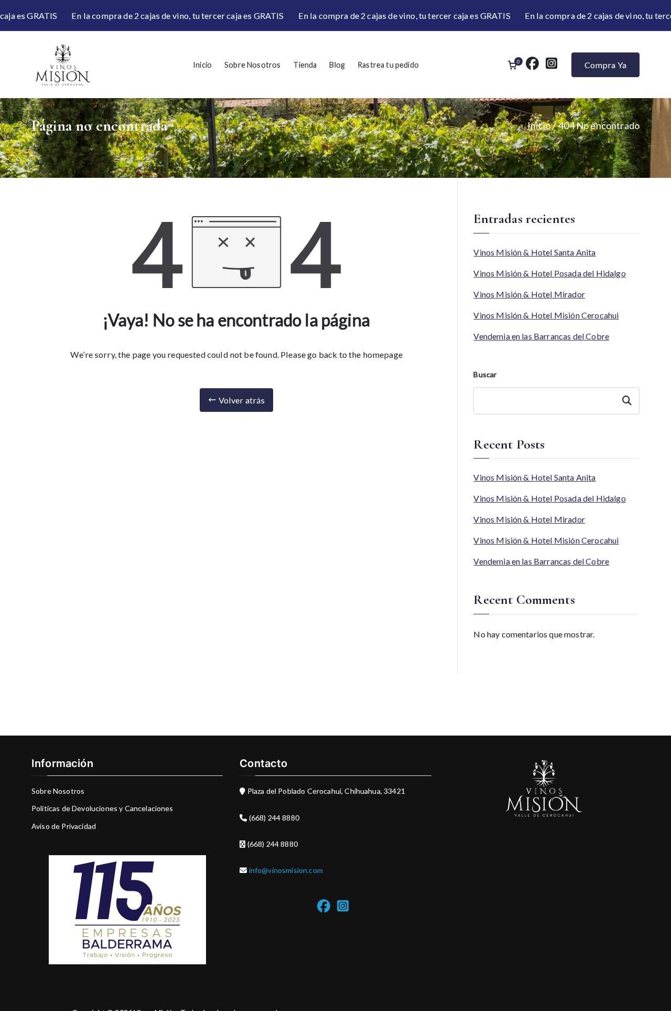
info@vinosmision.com (285, 870)
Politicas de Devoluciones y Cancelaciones (102, 808)
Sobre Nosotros (252, 64)
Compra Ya (605, 65)
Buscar (484, 374)
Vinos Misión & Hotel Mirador (529, 294)
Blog (337, 64)
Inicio (202, 64)
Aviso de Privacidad (63, 826)
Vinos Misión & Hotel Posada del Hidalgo (549, 273)
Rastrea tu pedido (388, 64)
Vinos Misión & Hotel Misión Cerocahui (546, 315)
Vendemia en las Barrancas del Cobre (541, 336)
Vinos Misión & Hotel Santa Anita (534, 252)
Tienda (305, 64)
